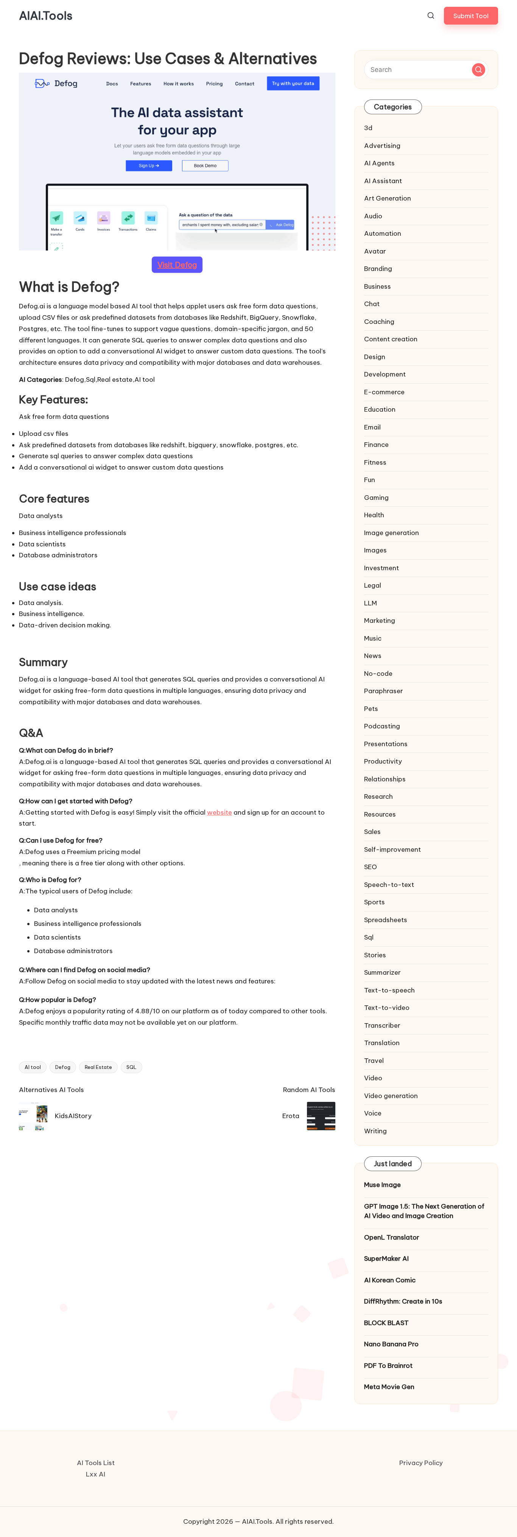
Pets (371, 709)
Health (374, 515)
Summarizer (382, 972)
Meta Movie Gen (389, 1387)
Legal (372, 585)
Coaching (379, 321)
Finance (376, 444)
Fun (369, 480)
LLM (370, 603)
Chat (372, 304)
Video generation (391, 1096)
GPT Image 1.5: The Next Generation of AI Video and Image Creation (424, 1211)
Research (378, 796)
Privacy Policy (421, 1463)
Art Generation (387, 198)
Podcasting (382, 726)
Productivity (383, 761)
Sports (374, 902)
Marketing (379, 620)
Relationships (385, 779)
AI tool (33, 1067)
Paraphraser (383, 691)
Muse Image (382, 1185)
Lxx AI (95, 1474)
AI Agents (379, 163)
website (219, 812)
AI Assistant (383, 181)
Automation (382, 233)
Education (380, 409)
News (373, 656)
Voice (373, 1113)
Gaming (376, 497)
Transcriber (382, 1025)
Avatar (375, 251)
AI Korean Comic (390, 1280)
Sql (369, 937)
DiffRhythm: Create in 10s (403, 1301)
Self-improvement (392, 849)
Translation (382, 1043)
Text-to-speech (389, 990)
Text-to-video (387, 1007)
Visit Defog (177, 264)
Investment (381, 568)
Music (373, 638)
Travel (374, 1060)
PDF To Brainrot (388, 1365)
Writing (375, 1131)
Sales (372, 832)
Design (374, 357)
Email (372, 427)
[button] (471, 16)
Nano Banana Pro (391, 1344)
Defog (62, 1067)
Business (377, 286)
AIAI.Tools (46, 15)
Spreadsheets (385, 920)
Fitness (375, 462)
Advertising (382, 146)
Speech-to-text (389, 885)
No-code (378, 673)
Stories (375, 955)
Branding (378, 268)
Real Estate (98, 1067)
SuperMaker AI (386, 1258)
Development (385, 374)
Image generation (391, 533)
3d (368, 128)
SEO (370, 867)
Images (375, 550)
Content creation (390, 339)
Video (373, 1078)
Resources (380, 814)
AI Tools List (96, 1463)
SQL (131, 1067)
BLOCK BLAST (386, 1323)
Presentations (386, 744)
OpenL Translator (391, 1237)
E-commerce (384, 392)
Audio (373, 216)
